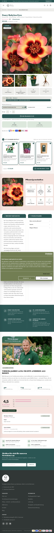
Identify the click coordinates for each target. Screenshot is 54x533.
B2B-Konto (5, 504)
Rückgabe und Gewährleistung (36, 504)
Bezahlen (30, 499)
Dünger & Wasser (34, 227)
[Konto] (47, 5)
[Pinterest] (5, 1)
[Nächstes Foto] (49, 48)
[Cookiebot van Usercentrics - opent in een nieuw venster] (46, 254)
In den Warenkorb (43, 168)
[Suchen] (44, 5)
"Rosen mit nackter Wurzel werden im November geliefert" (26, 1)
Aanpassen (26, 278)
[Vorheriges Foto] (4, 48)
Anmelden (31, 464)
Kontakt (4, 507)
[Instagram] (2, 1)
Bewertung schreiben (9, 410)
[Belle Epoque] (10, 5)
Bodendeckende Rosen (12, 9)
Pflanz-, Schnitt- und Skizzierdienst (11, 502)
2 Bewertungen (16, 19)
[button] (8, 81)
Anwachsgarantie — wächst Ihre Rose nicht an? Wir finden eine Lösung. (18, 119)
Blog (3, 510)
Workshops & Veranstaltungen (10, 499)
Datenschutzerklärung (34, 507)
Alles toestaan (44, 278)
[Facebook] (4, 1)
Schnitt (31, 224)
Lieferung (30, 502)
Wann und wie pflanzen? (35, 221)
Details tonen (46, 273)
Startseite (4, 9)
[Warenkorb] (50, 5)
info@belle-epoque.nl (9, 519)
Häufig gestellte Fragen (34, 496)
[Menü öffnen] (3, 5)
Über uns (4, 496)
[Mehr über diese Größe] (10, 104)
